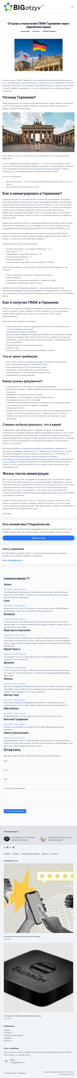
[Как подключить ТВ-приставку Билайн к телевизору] (7, 839)
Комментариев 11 (49, 31)
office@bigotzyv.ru (17, 1062)
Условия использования (30, 854)
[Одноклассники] (7, 847)
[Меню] (72, 7)
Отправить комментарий (15, 811)
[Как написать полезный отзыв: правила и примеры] (43, 839)
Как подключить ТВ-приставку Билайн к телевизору (23, 838)
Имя (6, 761)
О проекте (15, 854)
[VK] (4, 847)
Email (6, 770)
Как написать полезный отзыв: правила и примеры (59, 838)
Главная (7, 854)
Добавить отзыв (38, 538)
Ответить (22, 589)
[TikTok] (10, 847)
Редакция (45, 854)
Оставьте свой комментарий (15, 788)
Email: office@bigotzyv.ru (13, 560)
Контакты (54, 854)
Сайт (5, 779)
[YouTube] (13, 847)
